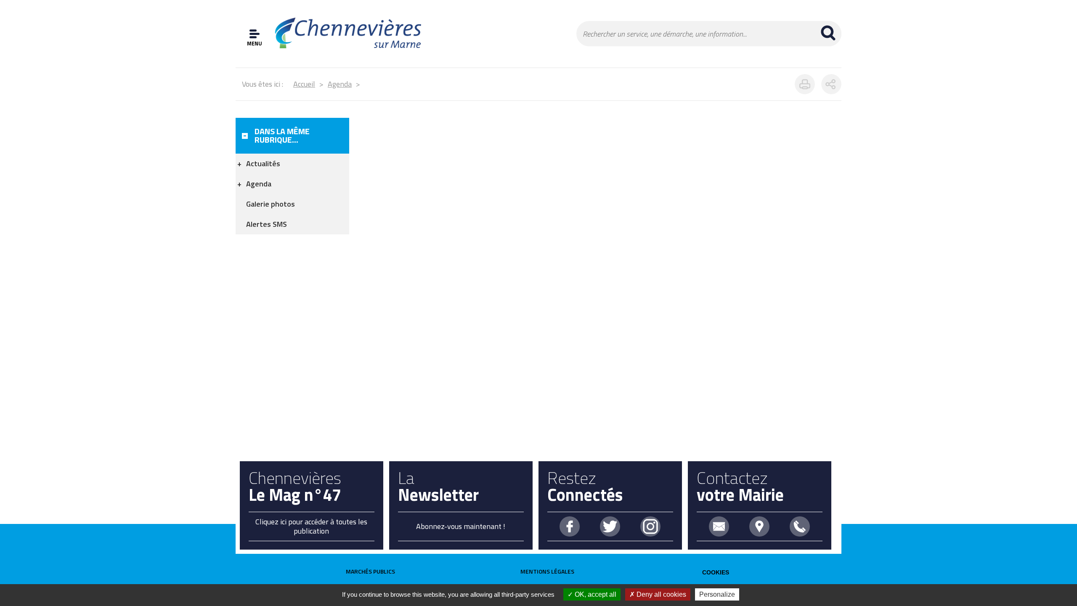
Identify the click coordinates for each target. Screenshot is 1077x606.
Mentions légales (547, 571)
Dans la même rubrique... (282, 135)
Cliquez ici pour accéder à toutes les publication (311, 526)
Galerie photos (270, 204)
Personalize (717, 594)
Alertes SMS (266, 224)
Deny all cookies (660, 594)
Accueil (304, 84)
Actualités (263, 163)
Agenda (340, 84)
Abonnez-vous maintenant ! (460, 526)
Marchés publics (370, 571)
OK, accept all (594, 594)
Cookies (715, 572)
